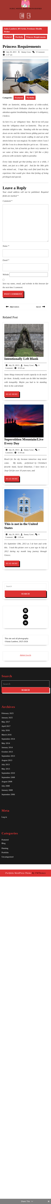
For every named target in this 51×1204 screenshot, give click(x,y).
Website (6, 274)
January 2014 (7, 747)
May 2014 (6, 743)
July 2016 (6, 730)
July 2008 (6, 786)
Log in (4, 817)
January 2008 (7, 790)
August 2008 (7, 782)
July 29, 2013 (11, 52)
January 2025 (7, 718)
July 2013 (6, 764)
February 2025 (8, 713)
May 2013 (6, 769)
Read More (12, 395)
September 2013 (8, 756)
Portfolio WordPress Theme (18, 873)
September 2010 (8, 773)
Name (6, 246)
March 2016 (7, 735)
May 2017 (6, 722)
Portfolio (19, 37)
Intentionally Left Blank (21, 358)
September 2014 (8, 739)
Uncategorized (7, 857)
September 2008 (8, 777)
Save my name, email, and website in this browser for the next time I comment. (25, 285)
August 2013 (7, 760)
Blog (3, 843)
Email (6, 260)
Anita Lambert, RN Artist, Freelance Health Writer (23, 30)
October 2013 (7, 752)
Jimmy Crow (26, 52)
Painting (5, 848)
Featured (8, 37)
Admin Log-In (25, 655)
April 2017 (6, 726)
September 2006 (8, 794)
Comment (7, 201)
